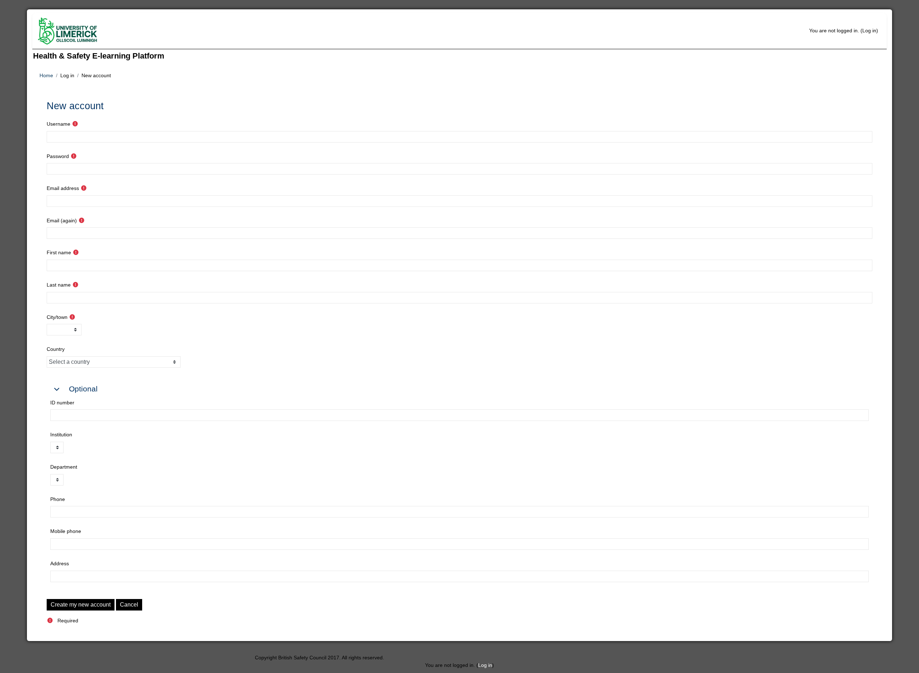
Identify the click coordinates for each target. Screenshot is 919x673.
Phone (57, 499)
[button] (56, 386)
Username (58, 124)
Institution (61, 434)
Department (63, 467)
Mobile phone (65, 531)
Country (56, 349)
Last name (59, 285)
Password (58, 156)
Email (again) (62, 220)
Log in (869, 30)
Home (46, 75)
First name (59, 252)
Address (59, 563)
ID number (62, 402)
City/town (57, 317)
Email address (63, 188)
